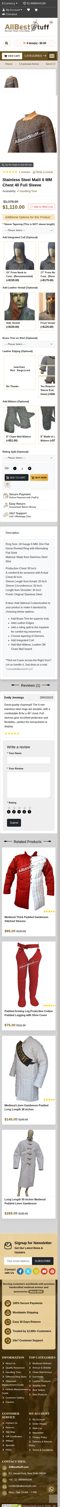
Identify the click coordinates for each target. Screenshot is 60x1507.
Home (8, 64)
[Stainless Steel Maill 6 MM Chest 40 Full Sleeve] (10, 81)
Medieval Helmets (41, 1363)
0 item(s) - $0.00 (36, 43)
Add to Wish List (43, 206)
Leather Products (41, 1381)
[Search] (6, 43)
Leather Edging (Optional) (17, 351)
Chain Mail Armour (42, 1372)
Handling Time (13, 1372)
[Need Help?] (7, 484)
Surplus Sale (39, 1385)
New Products (39, 1394)
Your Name (15, 753)
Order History (39, 1423)
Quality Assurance (15, 1367)
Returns (10, 1427)
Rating (12, 802)
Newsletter (38, 1432)
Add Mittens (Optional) (15, 401)
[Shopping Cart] (36, 9)
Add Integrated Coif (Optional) (20, 237)
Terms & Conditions (42, 1450)
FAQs (9, 1449)
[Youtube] (44, 1271)
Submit (14, 822)
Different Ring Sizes (16, 1376)
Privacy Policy (39, 1437)
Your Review (16, 768)
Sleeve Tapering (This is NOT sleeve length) (29, 224)
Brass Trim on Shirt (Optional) (20, 338)
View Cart (13, 56)
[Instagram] (36, 1271)
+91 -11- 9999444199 (20, 1479)
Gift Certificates (14, 1436)
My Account (38, 1419)
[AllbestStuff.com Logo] (29, 25)
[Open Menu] (52, 56)
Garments (37, 1376)
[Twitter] (28, 1271)
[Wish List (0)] (28, 9)
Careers (10, 1402)
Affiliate (9, 1440)
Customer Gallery (15, 1397)
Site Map (10, 1432)
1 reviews (24, 172)
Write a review (44, 172)
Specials (10, 1445)
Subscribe (43, 1260)
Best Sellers (38, 1390)
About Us (10, 1363)
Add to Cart (17, 477)
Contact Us (11, 1423)
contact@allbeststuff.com (22, 1486)
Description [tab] (12, 532)
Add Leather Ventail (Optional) (20, 287)
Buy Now (40, 477)
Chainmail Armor (29, 64)
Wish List (37, 1428)
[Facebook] (20, 1271)
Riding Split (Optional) (15, 451)
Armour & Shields (41, 1367)
